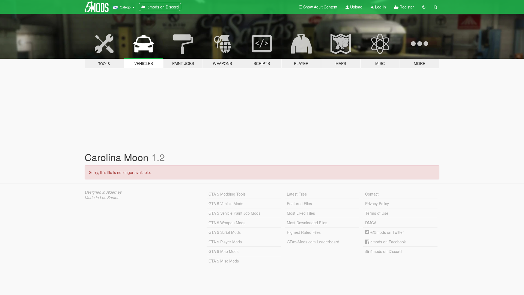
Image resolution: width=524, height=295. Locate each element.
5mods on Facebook (387, 241)
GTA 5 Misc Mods (224, 261)
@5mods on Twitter (386, 232)
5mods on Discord (385, 251)
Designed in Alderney (103, 192)
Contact (372, 194)
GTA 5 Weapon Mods (227, 222)
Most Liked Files (301, 213)
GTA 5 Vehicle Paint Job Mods (234, 213)
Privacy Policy (377, 203)
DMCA (370, 222)
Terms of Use (376, 213)
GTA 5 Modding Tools (227, 194)
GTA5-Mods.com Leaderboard (313, 241)
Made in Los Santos (102, 197)
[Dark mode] (424, 7)
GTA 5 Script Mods (225, 232)
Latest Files (297, 194)
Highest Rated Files (304, 232)
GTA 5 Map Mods (224, 251)
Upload (355, 7)
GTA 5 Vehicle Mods (226, 203)
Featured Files (299, 203)
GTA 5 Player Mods (225, 241)
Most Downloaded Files (307, 222)
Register (406, 7)
